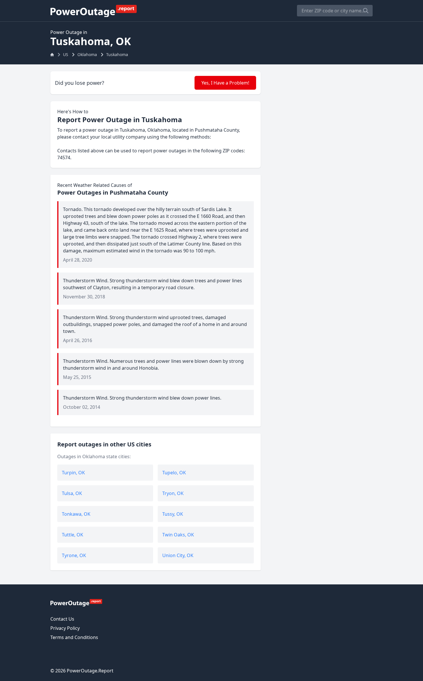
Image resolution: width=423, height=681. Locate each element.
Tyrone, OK (74, 555)
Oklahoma (87, 54)
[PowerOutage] (76, 602)
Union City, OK (177, 555)
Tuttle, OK (72, 535)
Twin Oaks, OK (178, 535)
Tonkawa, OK (76, 514)
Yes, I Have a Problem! (225, 83)
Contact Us (62, 619)
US (65, 54)
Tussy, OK (172, 514)
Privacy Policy (65, 628)
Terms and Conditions (74, 637)
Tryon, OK (173, 493)
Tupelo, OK (174, 472)
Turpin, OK (73, 472)
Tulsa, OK (72, 493)
